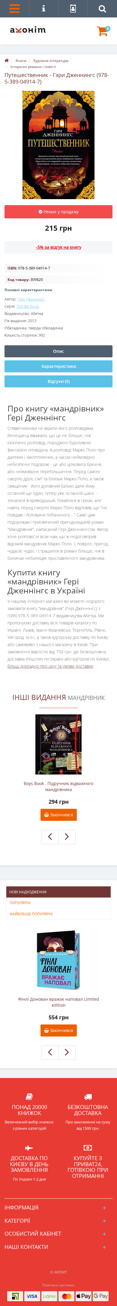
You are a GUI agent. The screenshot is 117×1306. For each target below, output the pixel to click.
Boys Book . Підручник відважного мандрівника (58, 786)
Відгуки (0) (59, 381)
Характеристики (58, 366)
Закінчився (61, 815)
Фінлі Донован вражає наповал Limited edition (58, 1002)
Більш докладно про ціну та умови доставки (50, 666)
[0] (102, 33)
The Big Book (27, 306)
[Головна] (6, 60)
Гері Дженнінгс (30, 299)
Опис (58, 351)
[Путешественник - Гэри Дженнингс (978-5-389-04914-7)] (58, 145)
